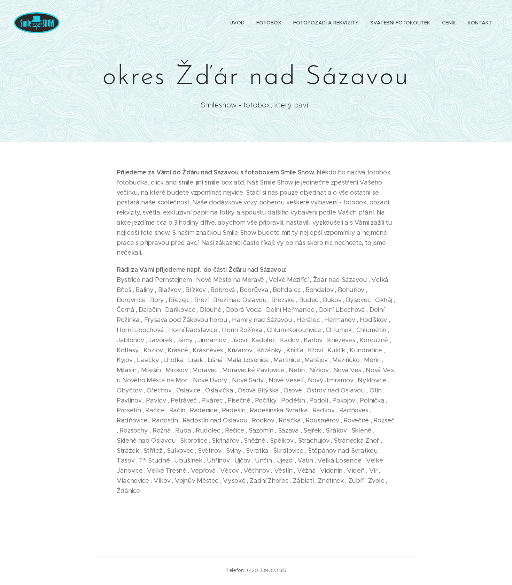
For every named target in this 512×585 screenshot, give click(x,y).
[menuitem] (237, 22)
